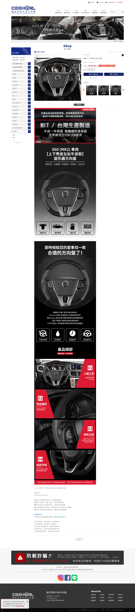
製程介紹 (67, 11)
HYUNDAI (15, 85)
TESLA (15, 120)
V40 (13, 135)
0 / (115, 2)
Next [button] (123, 90)
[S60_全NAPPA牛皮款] (91, 89)
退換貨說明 (111, 600)
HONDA (15, 81)
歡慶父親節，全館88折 (18, 57)
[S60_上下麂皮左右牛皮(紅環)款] (115, 89)
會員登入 (92, 2)
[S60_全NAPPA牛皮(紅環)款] (103, 89)
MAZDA (15, 92)
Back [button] (79, 539)
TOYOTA (15, 124)
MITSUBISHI (16, 103)
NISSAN (15, 106)
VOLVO (15, 131)
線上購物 (76, 11)
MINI (14, 99)
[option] (92, 89)
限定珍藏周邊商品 (17, 63)
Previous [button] (84, 90)
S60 (13, 140)
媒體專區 (95, 11)
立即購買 (115, 74)
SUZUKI (15, 117)
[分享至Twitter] (103, 610)
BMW (14, 74)
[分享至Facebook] (101, 610)
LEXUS (15, 88)
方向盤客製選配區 (17, 67)
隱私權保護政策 (20, 606)
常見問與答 (85, 11)
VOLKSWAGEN (17, 128)
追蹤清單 (120, 594)
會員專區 (102, 600)
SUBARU (15, 113)
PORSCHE (16, 110)
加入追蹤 (94, 78)
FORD (14, 78)
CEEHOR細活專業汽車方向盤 (23, 9)
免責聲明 (120, 600)
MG (14, 95)
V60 (13, 137)
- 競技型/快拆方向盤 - (18, 70)
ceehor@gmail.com (51, 598)
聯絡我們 (104, 11)
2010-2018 (18, 142)
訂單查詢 (101, 2)
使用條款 (120, 597)
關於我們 (58, 11)
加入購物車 (94, 74)
